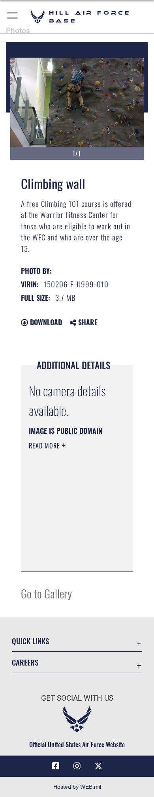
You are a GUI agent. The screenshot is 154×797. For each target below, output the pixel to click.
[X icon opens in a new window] (98, 766)
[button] (13, 17)
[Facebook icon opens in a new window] (56, 766)
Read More (45, 445)
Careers (25, 662)
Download (45, 322)
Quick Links (30, 641)
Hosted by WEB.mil (77, 787)
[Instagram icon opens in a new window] (77, 766)
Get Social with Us (77, 698)
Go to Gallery (46, 593)
